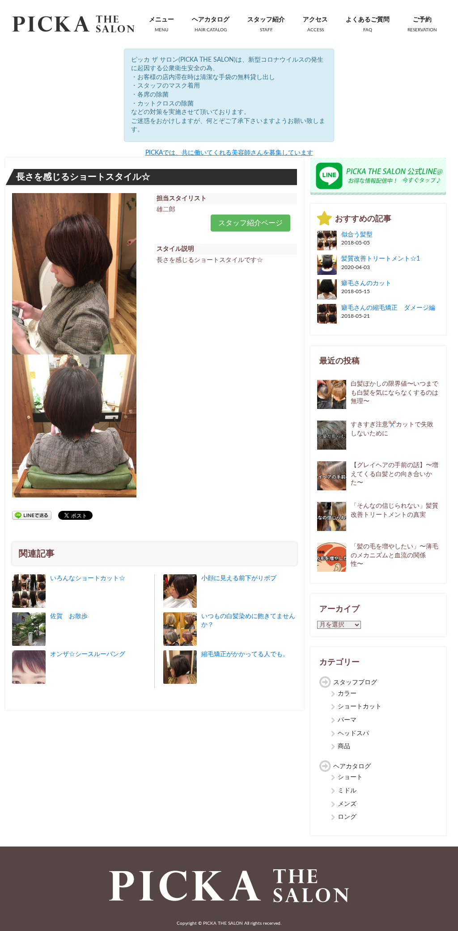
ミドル (347, 791)
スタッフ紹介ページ (250, 223)
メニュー (161, 24)
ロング (347, 817)
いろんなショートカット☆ (87, 578)
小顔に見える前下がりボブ (238, 578)
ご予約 (422, 24)
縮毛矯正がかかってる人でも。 (245, 654)
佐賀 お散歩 (69, 616)
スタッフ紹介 (266, 24)
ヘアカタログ (210, 24)
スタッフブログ (355, 682)
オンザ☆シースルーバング (87, 654)
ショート (350, 777)
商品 (344, 746)
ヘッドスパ (353, 733)
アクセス (315, 24)
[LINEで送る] (31, 515)
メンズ (347, 804)
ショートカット (360, 707)
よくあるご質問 (368, 24)
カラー (347, 694)
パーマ (347, 720)
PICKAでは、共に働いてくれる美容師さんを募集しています (229, 153)
